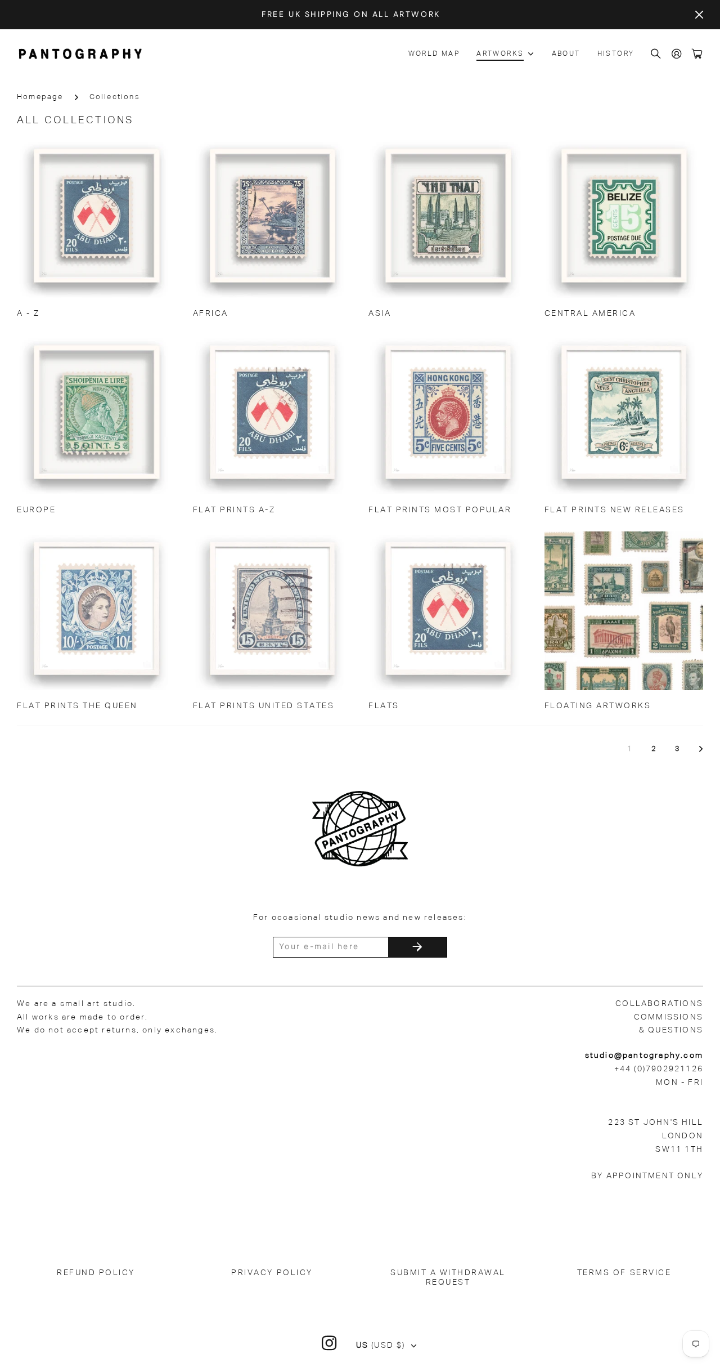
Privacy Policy (271, 1273)
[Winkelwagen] (697, 54)
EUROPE (36, 510)
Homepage (40, 97)
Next (701, 749)
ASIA (379, 314)
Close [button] (699, 14)
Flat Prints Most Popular (439, 510)
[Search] (656, 54)
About (566, 54)
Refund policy (96, 1273)
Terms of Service (624, 1273)
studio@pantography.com (644, 1055)
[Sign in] (677, 54)
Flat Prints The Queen (77, 706)
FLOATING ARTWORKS (597, 706)
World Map (434, 54)
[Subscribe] (417, 947)
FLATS (383, 706)
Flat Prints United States (264, 706)
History (615, 54)
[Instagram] (330, 1343)
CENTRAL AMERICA (590, 314)
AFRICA (210, 314)
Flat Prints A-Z (234, 510)
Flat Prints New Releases (614, 510)
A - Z (28, 314)
